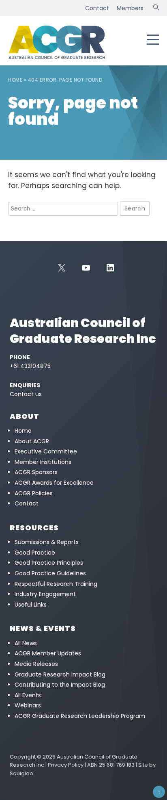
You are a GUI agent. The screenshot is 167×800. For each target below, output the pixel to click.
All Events (28, 695)
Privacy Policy (66, 765)
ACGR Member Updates (48, 653)
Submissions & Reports (47, 542)
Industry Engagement (45, 594)
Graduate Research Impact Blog (60, 674)
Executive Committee (46, 451)
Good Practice (35, 553)
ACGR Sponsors (36, 472)
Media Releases (36, 664)
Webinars (28, 705)
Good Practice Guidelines (50, 573)
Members (130, 8)
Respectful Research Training (56, 584)
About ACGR (32, 441)
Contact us (26, 394)
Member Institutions (43, 462)
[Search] (156, 8)
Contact (97, 8)
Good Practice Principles (49, 563)
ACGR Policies (34, 493)
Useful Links (31, 605)
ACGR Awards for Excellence (54, 483)
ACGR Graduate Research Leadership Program (80, 716)
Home (15, 79)
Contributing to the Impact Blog (60, 685)
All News (26, 643)
